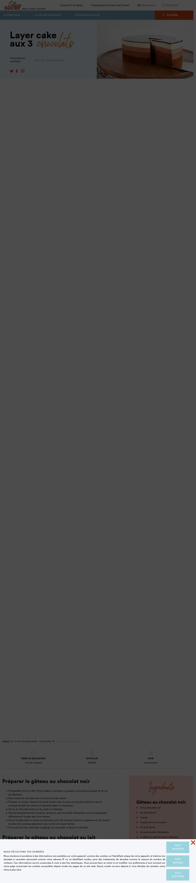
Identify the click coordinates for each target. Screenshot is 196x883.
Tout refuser (178, 861)
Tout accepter (178, 847)
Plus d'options (178, 875)
